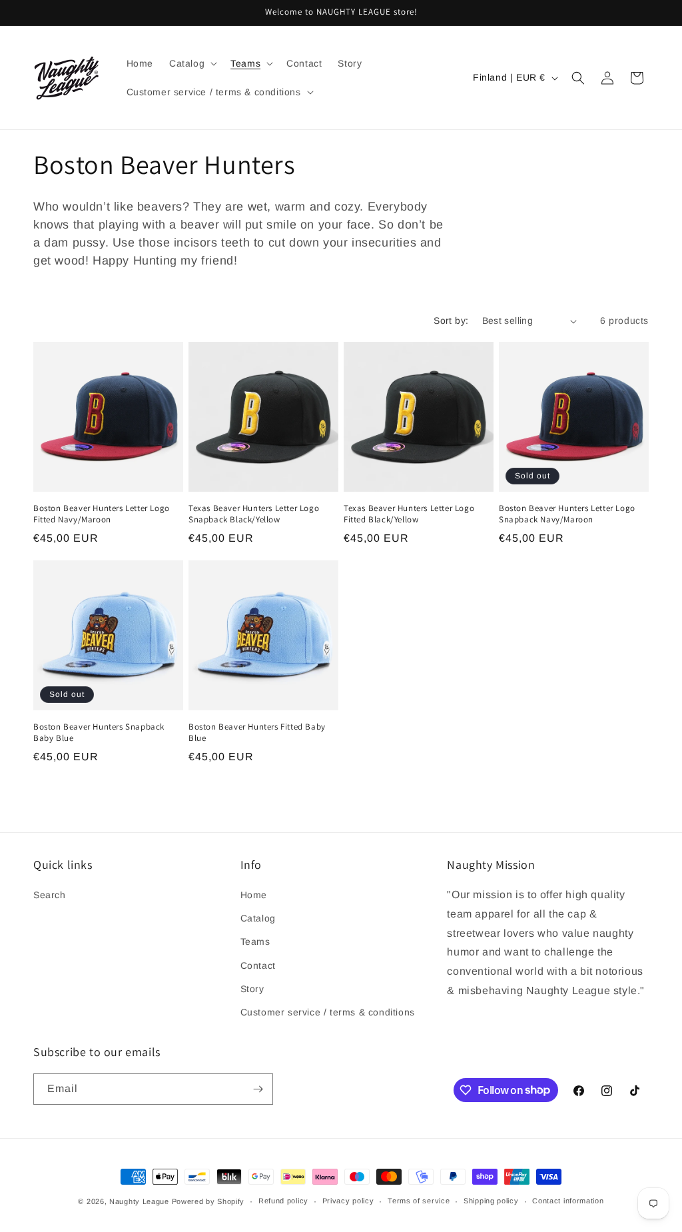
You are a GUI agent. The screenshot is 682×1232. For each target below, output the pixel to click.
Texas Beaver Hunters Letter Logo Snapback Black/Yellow (253, 514)
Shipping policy (491, 1201)
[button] (191, 63)
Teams (255, 941)
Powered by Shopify (208, 1201)
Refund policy (283, 1201)
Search (49, 895)
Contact (258, 965)
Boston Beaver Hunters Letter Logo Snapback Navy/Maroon (567, 514)
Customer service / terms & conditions (327, 1012)
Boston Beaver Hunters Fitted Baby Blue (257, 733)
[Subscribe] (257, 1089)
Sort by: (451, 320)
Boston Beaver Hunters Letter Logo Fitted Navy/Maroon (101, 514)
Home (253, 895)
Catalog (258, 918)
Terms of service (419, 1201)
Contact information (567, 1201)
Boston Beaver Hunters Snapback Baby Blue (99, 733)
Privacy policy (348, 1201)
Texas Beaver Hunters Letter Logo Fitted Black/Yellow (409, 514)
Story (252, 988)
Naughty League (139, 1201)
